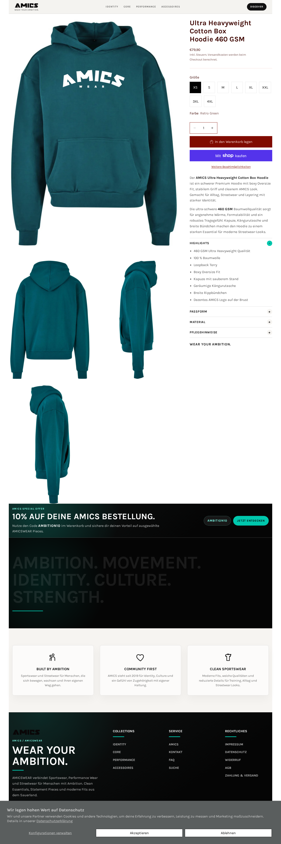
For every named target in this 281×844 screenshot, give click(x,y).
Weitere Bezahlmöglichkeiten (231, 166)
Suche (174, 768)
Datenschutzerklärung (54, 821)
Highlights (199, 243)
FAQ (172, 760)
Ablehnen (228, 833)
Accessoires (170, 6)
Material (197, 322)
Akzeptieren (139, 833)
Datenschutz (236, 752)
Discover (256, 6)
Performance (146, 6)
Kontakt (175, 752)
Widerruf (233, 760)
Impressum (234, 744)
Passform (198, 311)
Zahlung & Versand (241, 775)
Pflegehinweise (203, 332)
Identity (112, 6)
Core (127, 6)
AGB (228, 768)
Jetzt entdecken (251, 520)
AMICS (173, 744)
